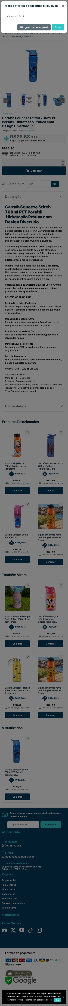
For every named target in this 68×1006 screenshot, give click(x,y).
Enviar (58, 27)
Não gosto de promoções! (34, 27)
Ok (57, 1000)
